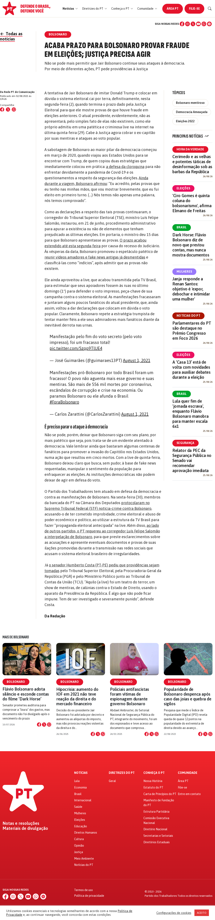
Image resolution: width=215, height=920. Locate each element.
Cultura (79, 839)
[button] (70, 9)
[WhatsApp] (204, 24)
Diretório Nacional (155, 829)
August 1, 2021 (136, 360)
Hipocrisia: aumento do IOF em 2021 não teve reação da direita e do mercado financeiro (77, 696)
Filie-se (194, 8)
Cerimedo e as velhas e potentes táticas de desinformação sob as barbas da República (192, 164)
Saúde (78, 806)
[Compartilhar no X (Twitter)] (8, 109)
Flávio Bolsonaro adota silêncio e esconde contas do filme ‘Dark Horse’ (26, 694)
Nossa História (152, 781)
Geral (112, 781)
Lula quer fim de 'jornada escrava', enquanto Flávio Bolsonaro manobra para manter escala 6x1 (190, 414)
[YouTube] (198, 24)
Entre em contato (189, 794)
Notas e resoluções (21, 823)
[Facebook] (182, 24)
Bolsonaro (16, 681)
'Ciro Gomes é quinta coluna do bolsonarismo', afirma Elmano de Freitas (192, 203)
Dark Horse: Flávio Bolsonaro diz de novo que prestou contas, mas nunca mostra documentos (190, 244)
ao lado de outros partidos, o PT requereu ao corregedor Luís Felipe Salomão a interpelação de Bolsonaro (102, 531)
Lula (77, 781)
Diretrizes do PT (122, 772)
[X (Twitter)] (193, 24)
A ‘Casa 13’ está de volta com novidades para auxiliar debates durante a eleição (191, 370)
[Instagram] (187, 24)
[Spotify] (209, 24)
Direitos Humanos (85, 832)
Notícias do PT (188, 315)
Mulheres (184, 271)
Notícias (81, 772)
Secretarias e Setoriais (158, 835)
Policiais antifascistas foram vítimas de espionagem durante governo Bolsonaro (129, 696)
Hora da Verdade (190, 149)
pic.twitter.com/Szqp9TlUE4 (76, 348)
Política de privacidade (89, 895)
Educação (80, 826)
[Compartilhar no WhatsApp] (14, 109)
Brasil (182, 227)
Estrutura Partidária (156, 811)
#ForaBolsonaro (64, 401)
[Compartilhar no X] (44, 724)
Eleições (183, 188)
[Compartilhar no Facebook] (2, 109)
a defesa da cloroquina (125, 166)
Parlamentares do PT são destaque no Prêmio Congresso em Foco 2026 (191, 331)
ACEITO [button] (201, 912)
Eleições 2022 (185, 121)
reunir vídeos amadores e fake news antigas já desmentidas (95, 257)
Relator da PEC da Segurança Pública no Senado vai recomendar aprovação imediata (191, 460)
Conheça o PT (154, 772)
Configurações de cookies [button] (173, 913)
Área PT (172, 8)
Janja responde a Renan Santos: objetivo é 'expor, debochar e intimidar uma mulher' (191, 288)
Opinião (79, 845)
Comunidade (187, 772)
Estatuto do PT (153, 787)
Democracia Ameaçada (191, 112)
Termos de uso (83, 890)
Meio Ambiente (84, 858)
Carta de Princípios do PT (159, 794)
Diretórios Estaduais (156, 842)
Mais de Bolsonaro (16, 637)
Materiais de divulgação (25, 828)
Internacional (82, 800)
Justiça (78, 852)
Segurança (185, 443)
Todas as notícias (11, 36)
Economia (80, 787)
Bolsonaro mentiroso (190, 102)
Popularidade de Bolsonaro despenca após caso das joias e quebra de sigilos (187, 696)
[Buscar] (210, 9)
